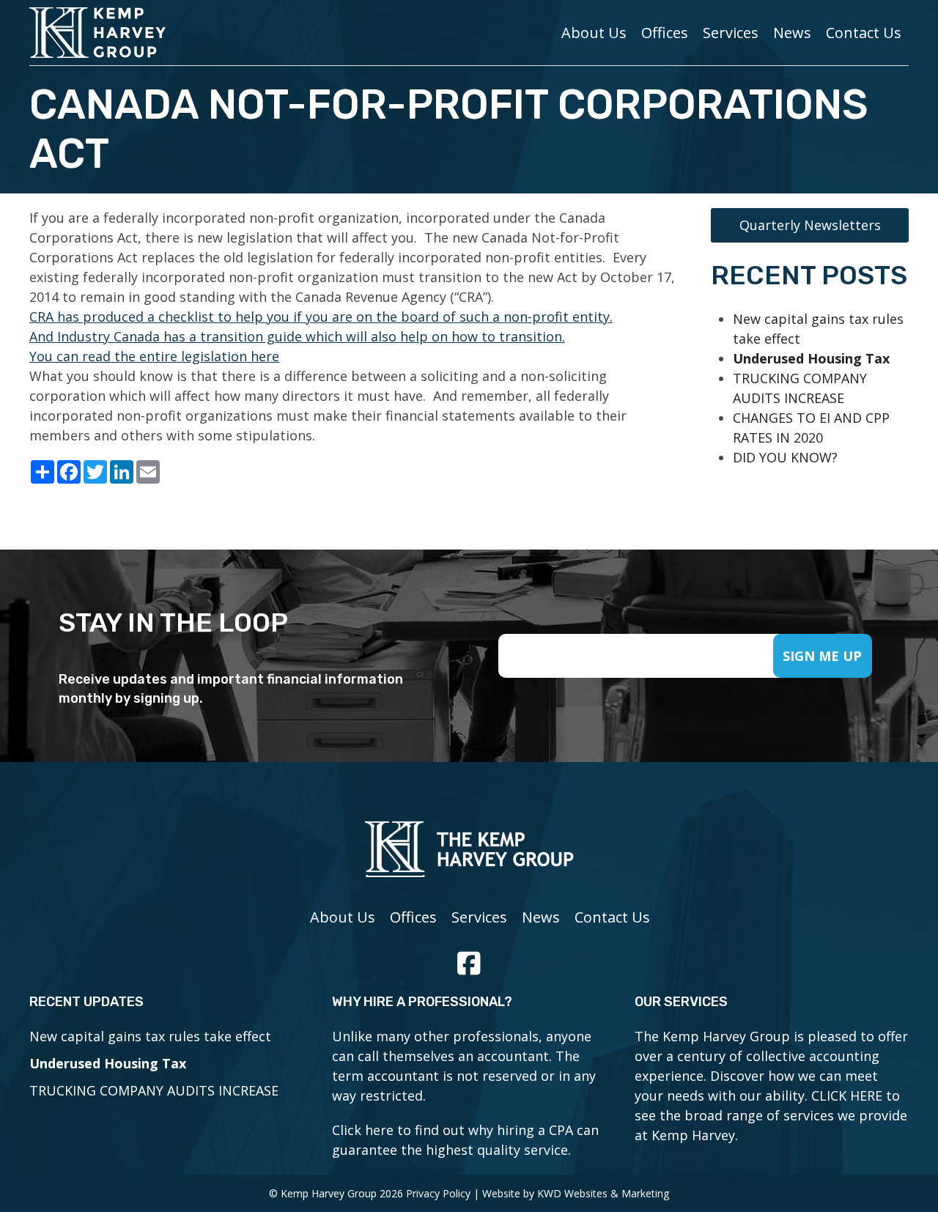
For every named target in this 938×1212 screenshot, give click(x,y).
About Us (594, 33)
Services (730, 33)
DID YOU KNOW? (785, 457)
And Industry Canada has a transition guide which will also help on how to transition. (297, 336)
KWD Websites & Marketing (603, 1193)
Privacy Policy (438, 1193)
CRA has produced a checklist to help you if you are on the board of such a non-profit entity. (321, 316)
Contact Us (863, 33)
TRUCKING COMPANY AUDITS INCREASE (153, 1090)
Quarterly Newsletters (810, 225)
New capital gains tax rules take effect (150, 1036)
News (792, 33)
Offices (664, 33)
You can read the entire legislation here (154, 356)
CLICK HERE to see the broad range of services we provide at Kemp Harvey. (771, 1115)
